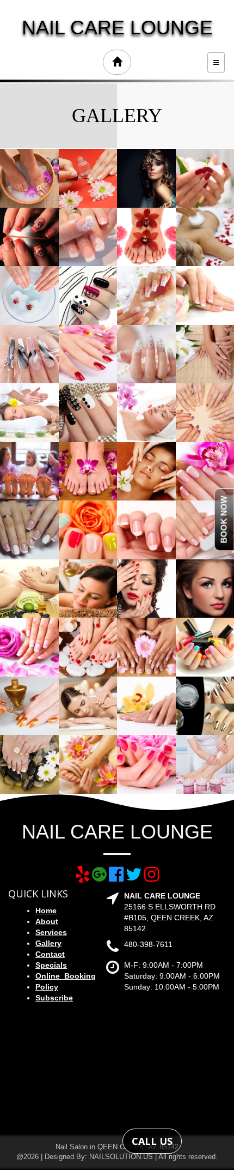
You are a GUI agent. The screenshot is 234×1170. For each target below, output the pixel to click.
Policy (46, 986)
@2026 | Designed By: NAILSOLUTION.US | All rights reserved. (117, 1157)
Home (46, 910)
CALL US (152, 1141)
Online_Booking (65, 976)
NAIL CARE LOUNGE (117, 27)
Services (51, 932)
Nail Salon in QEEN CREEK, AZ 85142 (117, 1147)
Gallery (48, 943)
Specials (51, 965)
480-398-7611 (148, 944)
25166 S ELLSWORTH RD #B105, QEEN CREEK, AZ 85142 (169, 917)
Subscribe (54, 997)
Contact (50, 954)
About (46, 921)
